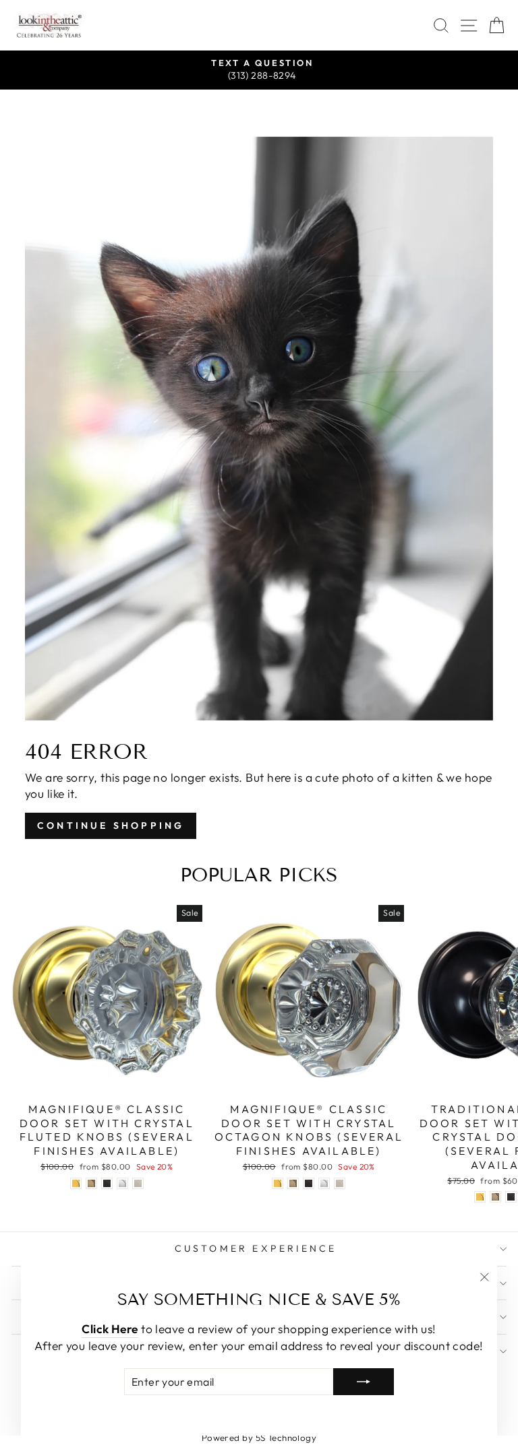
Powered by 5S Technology (259, 1437)
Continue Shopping (110, 825)
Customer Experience (256, 1248)
